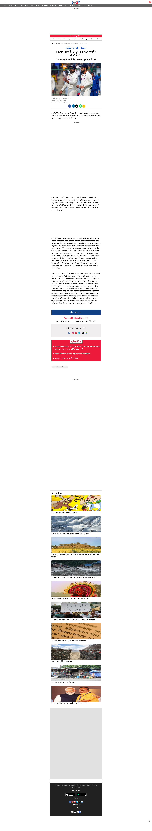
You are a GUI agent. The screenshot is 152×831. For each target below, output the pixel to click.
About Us (57, 785)
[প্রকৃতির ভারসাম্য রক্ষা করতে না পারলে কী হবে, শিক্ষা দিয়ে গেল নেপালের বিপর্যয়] (76, 568)
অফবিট (90, 6)
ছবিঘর (60, 6)
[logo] (76, 2)
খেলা (32, 6)
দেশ (21, 6)
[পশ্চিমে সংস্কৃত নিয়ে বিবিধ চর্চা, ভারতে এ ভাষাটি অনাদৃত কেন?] (76, 631)
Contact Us (64, 785)
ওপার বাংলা (45, 6)
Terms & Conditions (92, 785)
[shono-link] (150, 2)
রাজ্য (16, 6)
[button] (69, 106)
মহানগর (10, 6)
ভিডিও (66, 6)
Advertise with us (81, 785)
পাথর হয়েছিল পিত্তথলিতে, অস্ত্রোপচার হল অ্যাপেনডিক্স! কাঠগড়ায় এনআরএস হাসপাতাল (53, 39)
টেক (84, 6)
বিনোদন (37, 6)
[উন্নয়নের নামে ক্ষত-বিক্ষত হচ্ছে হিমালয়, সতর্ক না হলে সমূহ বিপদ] (76, 524)
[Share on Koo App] (84, 107)
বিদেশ (26, 6)
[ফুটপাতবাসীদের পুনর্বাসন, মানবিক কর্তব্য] (76, 673)
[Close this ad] (149, 821)
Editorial (64, 367)
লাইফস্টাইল (53, 6)
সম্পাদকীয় (72, 6)
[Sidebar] (4, 2)
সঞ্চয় (79, 6)
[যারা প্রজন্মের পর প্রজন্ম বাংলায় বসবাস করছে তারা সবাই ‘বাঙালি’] (76, 589)
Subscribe (72, 785)
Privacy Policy (76, 787)
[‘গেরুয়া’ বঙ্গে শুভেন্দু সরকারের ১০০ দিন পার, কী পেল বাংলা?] (76, 694)
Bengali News (56, 367)
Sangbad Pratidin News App (76, 318)
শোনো (4, 6)
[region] (76, 21)
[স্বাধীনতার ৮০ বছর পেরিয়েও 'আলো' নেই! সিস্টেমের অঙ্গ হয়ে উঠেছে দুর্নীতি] (76, 610)
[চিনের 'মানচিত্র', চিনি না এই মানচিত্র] (76, 652)
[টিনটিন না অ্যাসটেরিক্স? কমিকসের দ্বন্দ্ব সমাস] (76, 503)
